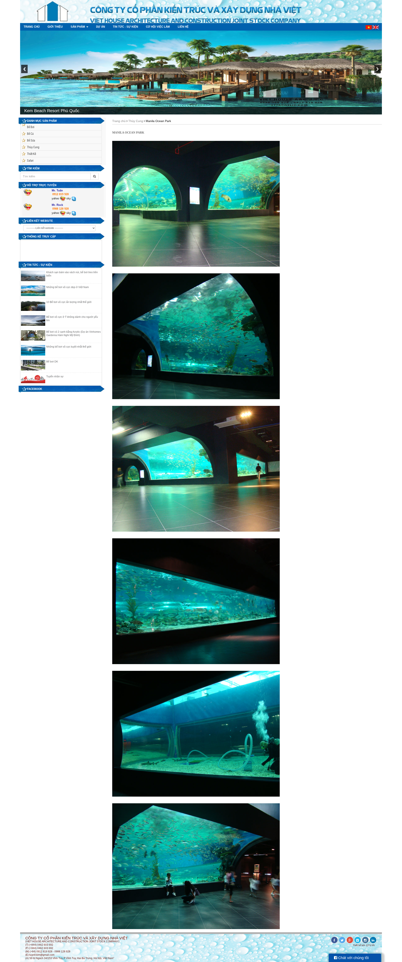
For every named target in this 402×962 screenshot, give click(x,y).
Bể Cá (30, 133)
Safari (30, 160)
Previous (24, 71)
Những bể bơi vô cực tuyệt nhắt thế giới (68, 346)
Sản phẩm (77, 26)
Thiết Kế (31, 154)
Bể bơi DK (52, 361)
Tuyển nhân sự (54, 376)
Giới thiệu (55, 26)
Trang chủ (32, 26)
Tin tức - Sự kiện (125, 26)
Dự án (100, 26)
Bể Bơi (30, 127)
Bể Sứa (31, 140)
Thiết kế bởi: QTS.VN (364, 945)
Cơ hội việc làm (157, 26)
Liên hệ (183, 26)
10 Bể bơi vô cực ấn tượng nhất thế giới (68, 302)
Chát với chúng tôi (353, 958)
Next (377, 71)
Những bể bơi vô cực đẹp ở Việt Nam (67, 287)
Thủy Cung (33, 147)
